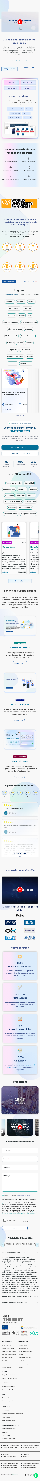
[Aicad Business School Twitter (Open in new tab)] (31, 1475)
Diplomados (25, 294)
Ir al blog (20, 581)
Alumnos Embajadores (8, 1390)
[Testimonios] (20, 22)
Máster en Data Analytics (10, 1467)
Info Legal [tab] (9, 1244)
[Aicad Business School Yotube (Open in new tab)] (28, 1475)
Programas (9, 69)
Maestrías (21, 495)
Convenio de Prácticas (8, 1386)
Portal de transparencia (9, 1354)
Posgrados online (25, 507)
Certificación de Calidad (9, 1351)
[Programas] (20, 74)
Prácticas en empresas (28, 69)
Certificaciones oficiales (9, 1428)
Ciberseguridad (9, 489)
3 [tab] (20, 60)
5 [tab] (27, 60)
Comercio (6, 1454)
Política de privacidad (8, 1348)
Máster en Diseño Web (29, 1465)
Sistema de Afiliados (25, 1357)
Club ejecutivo (6, 1398)
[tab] (11, 82)
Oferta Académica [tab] (24, 1244)
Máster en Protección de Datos (12, 1465)
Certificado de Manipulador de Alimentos (15, 1447)
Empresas (12, 507)
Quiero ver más (20, 415)
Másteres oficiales (10, 295)
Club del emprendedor (8, 1401)
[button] (22, 370)
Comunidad (29, 483)
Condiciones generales (9, 1361)
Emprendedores (23, 1348)
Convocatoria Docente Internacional (12, 1413)
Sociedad (31, 495)
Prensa (21, 1354)
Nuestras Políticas (7, 1357)
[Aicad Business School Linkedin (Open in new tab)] (25, 1475)
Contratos (5, 1432)
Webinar (21, 1367)
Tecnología (9, 495)
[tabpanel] (20, 48)
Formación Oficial (10, 514)
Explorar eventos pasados (19, 453)
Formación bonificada (8, 1438)
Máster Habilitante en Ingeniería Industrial (15, 1463)
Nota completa (9, 281)
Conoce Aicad (23, 1345)
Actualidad (22, 489)
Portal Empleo (6, 1410)
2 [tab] (17, 60)
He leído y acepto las (17, 1195)
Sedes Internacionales (25, 1351)
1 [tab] (13, 60)
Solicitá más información (9, 1378)
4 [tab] (23, 60)
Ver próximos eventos (18, 447)
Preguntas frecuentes (8, 1375)
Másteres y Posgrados (25, 1364)
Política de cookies (7, 1364)
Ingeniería (26, 1454)
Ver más (21, 409)
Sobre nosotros (6, 1345)
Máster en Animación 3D (30, 1467)
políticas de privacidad (24, 1195)
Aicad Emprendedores (8, 1420)
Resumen (7, 409)
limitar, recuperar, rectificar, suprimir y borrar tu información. (19, 1213)
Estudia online (30, 501)
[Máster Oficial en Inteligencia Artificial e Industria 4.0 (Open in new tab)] (15, 378)
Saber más (19, 663)
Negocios (33, 489)
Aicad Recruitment (7, 1417)
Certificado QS (29, 281)
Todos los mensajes (13, 483)
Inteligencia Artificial (28, 514)
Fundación (22, 1361)
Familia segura (6, 1367)
